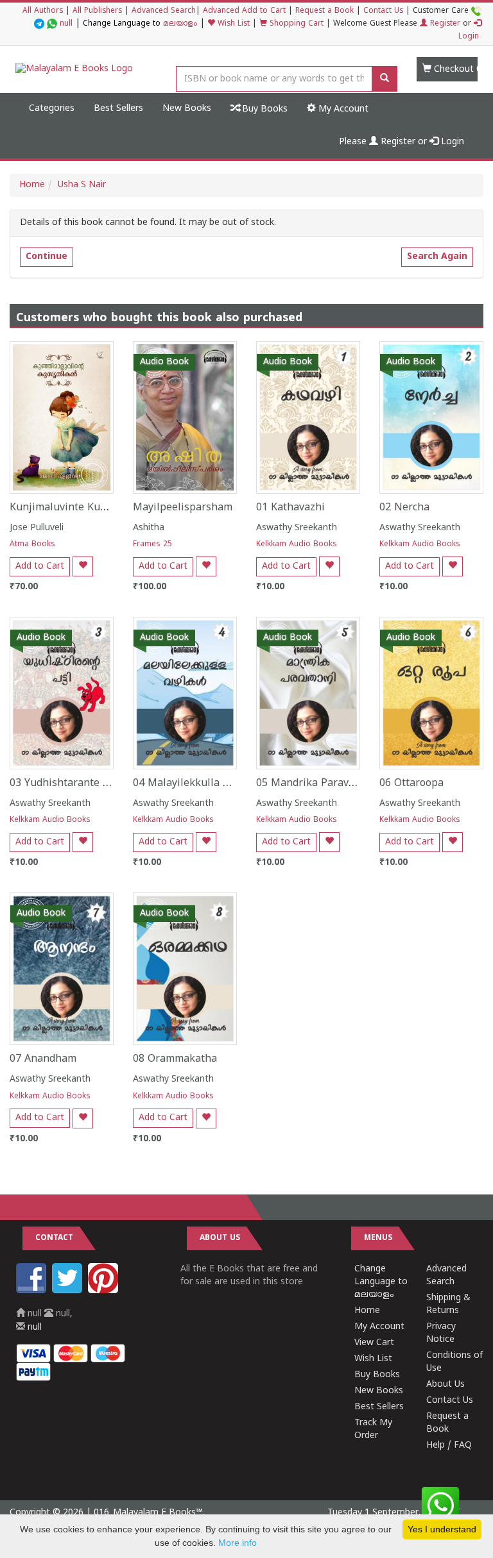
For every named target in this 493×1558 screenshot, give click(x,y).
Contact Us (383, 11)
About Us (445, 1384)
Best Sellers (118, 108)
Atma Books (32, 544)
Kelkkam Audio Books (296, 544)
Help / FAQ (449, 1445)
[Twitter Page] (68, 1291)
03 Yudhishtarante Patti (68, 783)
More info (237, 1542)
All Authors (42, 11)
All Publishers (97, 11)
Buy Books (263, 109)
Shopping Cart (295, 24)
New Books (186, 108)
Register (444, 24)
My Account (342, 109)
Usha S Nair (82, 185)
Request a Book (324, 11)
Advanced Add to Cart (244, 11)
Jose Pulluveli (37, 528)
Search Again (437, 256)
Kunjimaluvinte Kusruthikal (77, 507)
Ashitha (148, 528)
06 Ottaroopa (411, 783)
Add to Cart (39, 566)
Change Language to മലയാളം (381, 1282)
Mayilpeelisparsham (182, 507)
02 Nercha (404, 507)
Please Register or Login (401, 142)
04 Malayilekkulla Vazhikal (198, 783)
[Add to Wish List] (83, 566)
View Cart (374, 1342)
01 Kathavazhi (290, 507)
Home (32, 185)
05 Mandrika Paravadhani (319, 783)
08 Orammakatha (175, 1059)
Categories (51, 108)
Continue (46, 256)
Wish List (232, 24)
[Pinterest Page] (104, 1291)
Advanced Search (164, 11)
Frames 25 (152, 544)
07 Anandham (43, 1059)
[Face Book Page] (32, 1291)
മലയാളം (180, 24)
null (66, 24)
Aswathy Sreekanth (296, 528)
